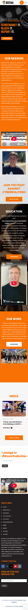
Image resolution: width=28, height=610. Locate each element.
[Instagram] (7, 566)
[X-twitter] (11, 566)
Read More (6, 428)
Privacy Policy (18, 606)
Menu (26, 3)
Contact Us (9, 606)
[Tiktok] (19, 566)
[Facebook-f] (3, 566)
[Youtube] (15, 566)
